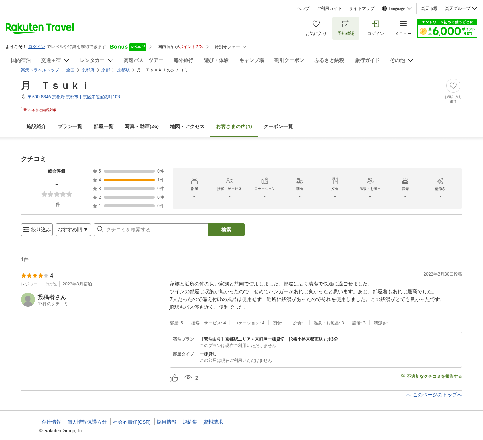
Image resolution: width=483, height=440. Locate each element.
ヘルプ (303, 8)
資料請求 (213, 422)
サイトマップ (361, 8)
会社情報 (51, 422)
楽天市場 (429, 8)
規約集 (189, 422)
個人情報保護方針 (87, 422)
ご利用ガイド (329, 8)
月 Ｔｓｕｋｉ (55, 85)
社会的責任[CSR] (132, 422)
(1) (234, 126)
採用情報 (166, 422)
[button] (92, 300)
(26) (142, 126)
